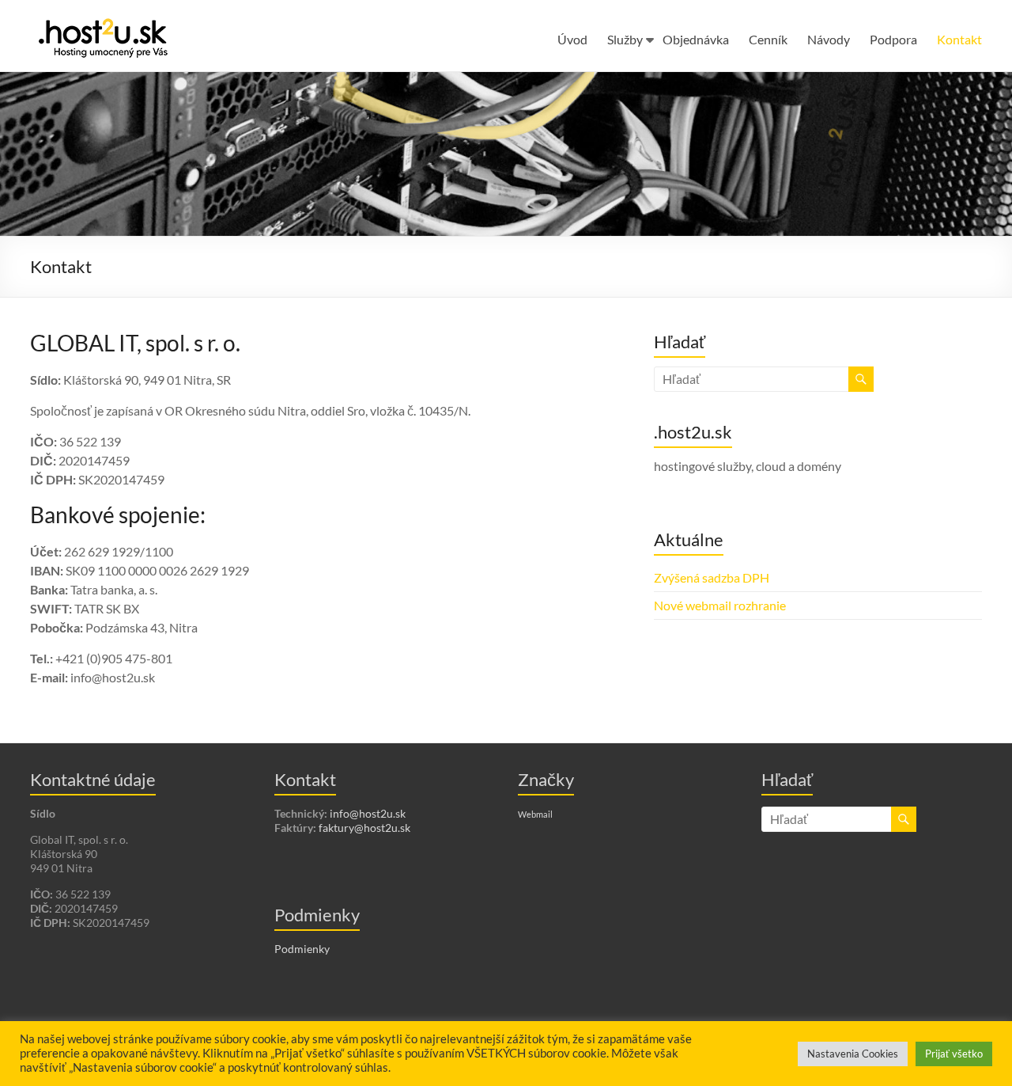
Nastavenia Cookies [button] (852, 1053)
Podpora (893, 39)
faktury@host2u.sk (364, 827)
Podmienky (302, 948)
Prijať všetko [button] (954, 1053)
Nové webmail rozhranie (720, 605)
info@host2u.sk (368, 813)
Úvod (572, 39)
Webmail (535, 814)
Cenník (768, 39)
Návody (828, 39)
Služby (625, 39)
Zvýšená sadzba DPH (711, 577)
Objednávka (696, 39)
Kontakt (959, 39)
